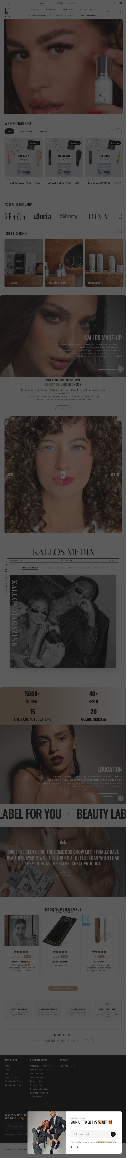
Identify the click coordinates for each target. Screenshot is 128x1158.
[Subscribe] (113, 1134)
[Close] (117, 1116)
